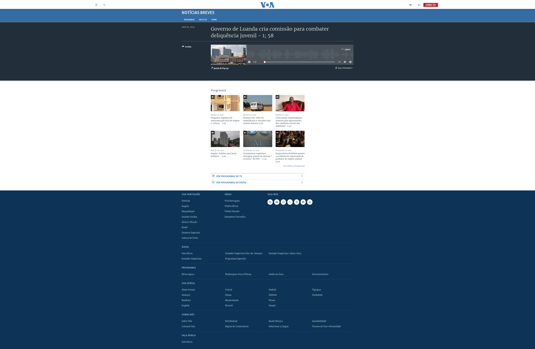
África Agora (188, 274)
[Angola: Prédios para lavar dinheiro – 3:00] (225, 139)
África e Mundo (189, 222)
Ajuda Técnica (276, 321)
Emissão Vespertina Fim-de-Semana (243, 253)
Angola (185, 206)
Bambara (186, 300)
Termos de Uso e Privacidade (326, 326)
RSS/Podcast (231, 321)
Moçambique (188, 211)
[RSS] (309, 202)
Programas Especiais (235, 258)
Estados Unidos (189, 217)
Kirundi (229, 305)
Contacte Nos (188, 326)
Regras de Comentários (236, 326)
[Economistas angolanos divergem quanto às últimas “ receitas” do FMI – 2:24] (257, 139)
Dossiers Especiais (191, 232)
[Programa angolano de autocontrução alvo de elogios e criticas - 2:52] (225, 103)
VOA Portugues (232, 201)
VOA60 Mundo (232, 211)
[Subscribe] (303, 202)
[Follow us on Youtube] (276, 202)
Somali (272, 305)
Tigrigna (316, 289)
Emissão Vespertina (191, 258)
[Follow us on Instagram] (283, 202)
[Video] (411, 5)
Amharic (186, 295)
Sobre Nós (187, 321)
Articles (203, 20)
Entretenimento (320, 274)
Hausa (228, 295)
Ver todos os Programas (294, 166)
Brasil (185, 227)
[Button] (186, 47)
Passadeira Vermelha (235, 217)
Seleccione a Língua (278, 326)
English (185, 305)
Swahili (272, 289)
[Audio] (419, 5)
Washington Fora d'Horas (238, 274)
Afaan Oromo (188, 289)
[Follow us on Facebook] (270, 202)
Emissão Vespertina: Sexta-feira (285, 253)
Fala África (187, 253)
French (228, 289)
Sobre (214, 20)
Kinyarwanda (231, 300)
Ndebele (273, 295)
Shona (272, 300)
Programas (189, 20)
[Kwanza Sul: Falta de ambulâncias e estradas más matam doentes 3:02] (257, 103)
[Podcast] (296, 202)
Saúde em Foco (276, 274)
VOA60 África (231, 206)
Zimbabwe (317, 295)
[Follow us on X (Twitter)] (290, 202)
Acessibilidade (319, 321)
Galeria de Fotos (190, 238)
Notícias (186, 201)
